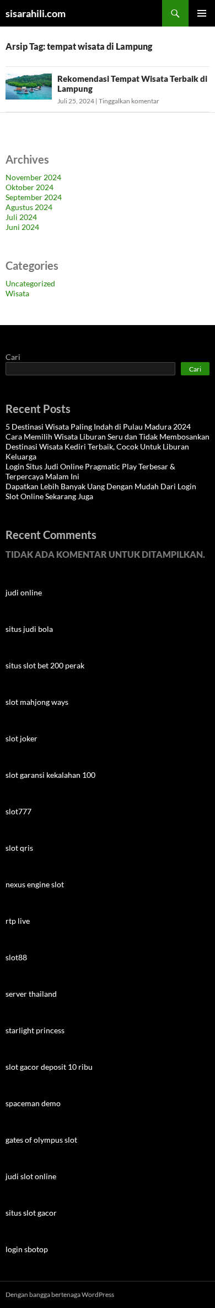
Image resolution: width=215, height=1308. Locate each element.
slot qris (19, 847)
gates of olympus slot (41, 1139)
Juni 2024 (22, 227)
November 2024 (33, 177)
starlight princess (35, 1030)
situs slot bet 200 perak (45, 665)
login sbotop (27, 1249)
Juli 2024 (21, 217)
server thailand (31, 993)
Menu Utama (202, 13)
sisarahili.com (36, 13)
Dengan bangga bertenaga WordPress (60, 1294)
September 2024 (34, 197)
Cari (13, 357)
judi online (24, 592)
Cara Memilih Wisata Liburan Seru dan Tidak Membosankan (107, 436)
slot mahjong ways (37, 702)
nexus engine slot (35, 884)
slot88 (16, 957)
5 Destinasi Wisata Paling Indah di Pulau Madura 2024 (98, 426)
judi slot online (31, 1176)
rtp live (18, 920)
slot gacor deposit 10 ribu (49, 1066)
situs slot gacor (31, 1212)
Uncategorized (30, 283)
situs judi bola (29, 629)
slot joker (21, 738)
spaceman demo (33, 1103)
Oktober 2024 (29, 187)
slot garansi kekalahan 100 (50, 774)
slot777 (18, 811)
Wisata (17, 293)
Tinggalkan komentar (129, 101)
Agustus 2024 (29, 207)
